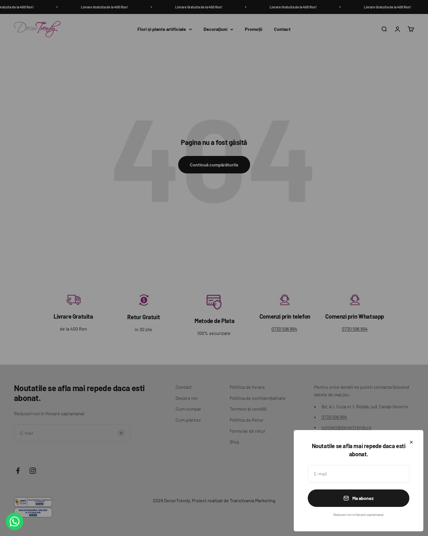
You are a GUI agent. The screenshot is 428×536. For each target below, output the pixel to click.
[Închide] (411, 442)
